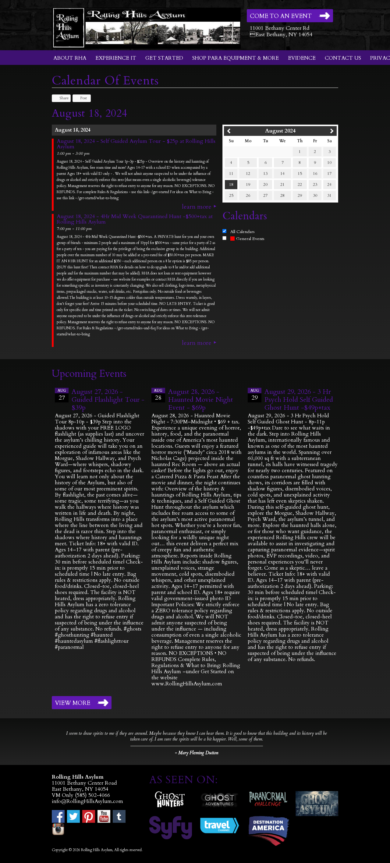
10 (329, 162)
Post (83, 98)
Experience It (115, 58)
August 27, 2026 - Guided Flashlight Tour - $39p (108, 400)
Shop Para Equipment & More (235, 58)
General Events (250, 239)
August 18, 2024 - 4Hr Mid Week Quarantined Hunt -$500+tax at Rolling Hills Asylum (135, 219)
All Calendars (242, 232)
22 (300, 184)
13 (265, 173)
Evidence (302, 58)
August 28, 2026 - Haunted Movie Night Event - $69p (200, 400)
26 (248, 195)
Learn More (196, 207)
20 (265, 184)
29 (300, 195)
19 (248, 184)
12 (248, 173)
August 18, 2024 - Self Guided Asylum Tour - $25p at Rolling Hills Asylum (136, 144)
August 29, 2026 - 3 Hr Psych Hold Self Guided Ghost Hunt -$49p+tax (298, 400)
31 (329, 195)
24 (329, 184)
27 (265, 195)
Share (64, 98)
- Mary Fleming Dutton (196, 753)
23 (315, 184)
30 (315, 195)
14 (282, 173)
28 (282, 195)
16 (315, 173)
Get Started (164, 58)
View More (72, 703)
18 (231, 184)
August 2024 (280, 131)
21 (282, 184)
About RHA (69, 58)
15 (300, 173)
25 (231, 195)
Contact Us (343, 58)
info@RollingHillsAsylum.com (87, 801)
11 (231, 173)
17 (329, 173)
